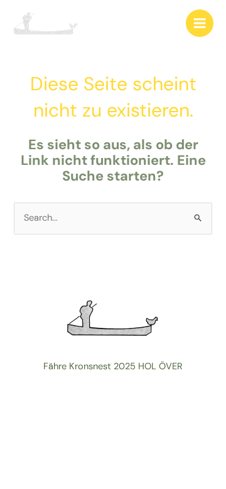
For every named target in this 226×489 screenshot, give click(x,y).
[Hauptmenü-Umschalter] (199, 23)
